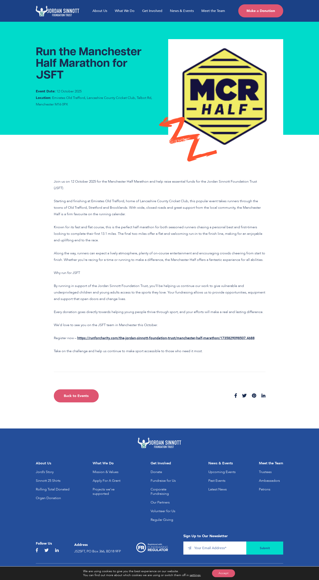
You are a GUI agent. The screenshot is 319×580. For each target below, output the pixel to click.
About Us (99, 10)
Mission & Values (105, 472)
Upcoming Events (222, 472)
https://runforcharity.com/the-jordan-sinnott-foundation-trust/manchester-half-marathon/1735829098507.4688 (166, 338)
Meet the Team (213, 10)
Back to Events (76, 395)
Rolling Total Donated (52, 489)
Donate (156, 472)
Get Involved (152, 10)
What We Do (125, 10)
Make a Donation (261, 10)
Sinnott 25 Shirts (48, 480)
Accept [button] (224, 573)
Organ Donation (48, 498)
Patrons (264, 489)
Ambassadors (269, 480)
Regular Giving (162, 519)
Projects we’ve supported (104, 491)
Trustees (265, 472)
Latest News (217, 489)
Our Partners (160, 502)
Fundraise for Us (163, 480)
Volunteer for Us (163, 511)
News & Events (182, 10)
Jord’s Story (45, 472)
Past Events (216, 480)
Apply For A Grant (106, 480)
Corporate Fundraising (160, 491)
